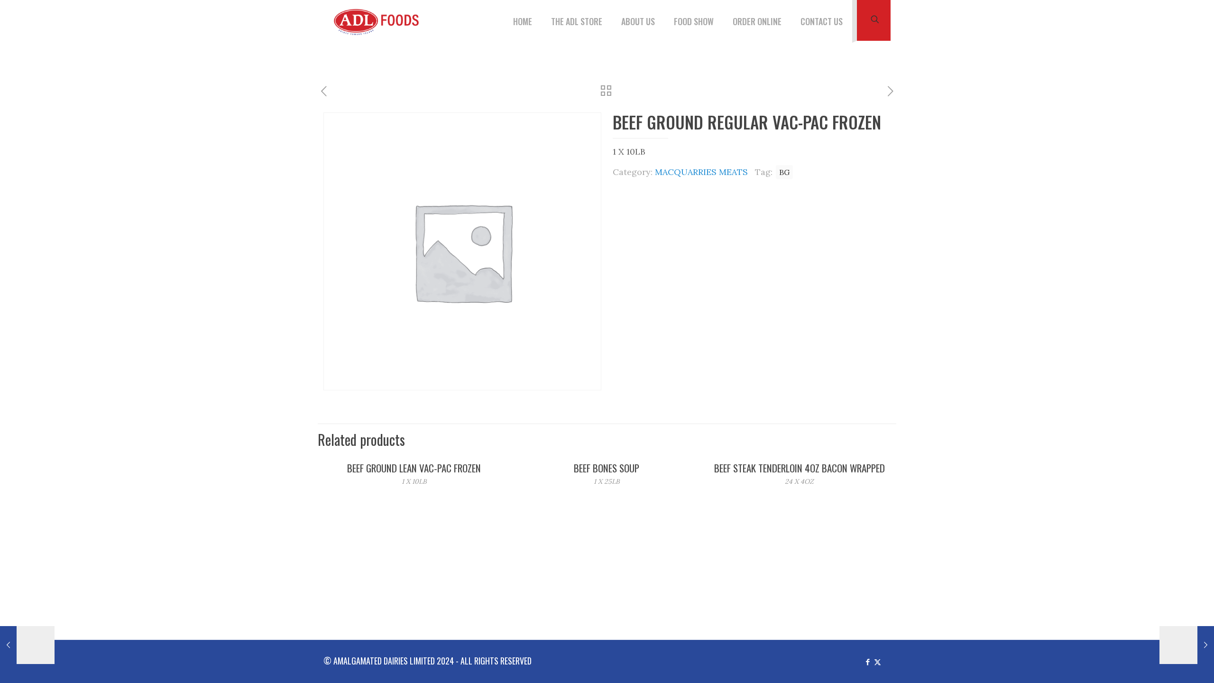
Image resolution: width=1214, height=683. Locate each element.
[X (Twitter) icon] (877, 661)
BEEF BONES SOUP (606, 468)
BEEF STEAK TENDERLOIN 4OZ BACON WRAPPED (799, 468)
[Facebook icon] (867, 661)
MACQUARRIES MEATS (701, 171)
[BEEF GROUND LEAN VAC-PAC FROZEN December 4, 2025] (27, 645)
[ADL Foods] (379, 21)
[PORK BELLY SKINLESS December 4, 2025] (1186, 645)
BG (784, 172)
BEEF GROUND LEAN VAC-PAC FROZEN (414, 468)
